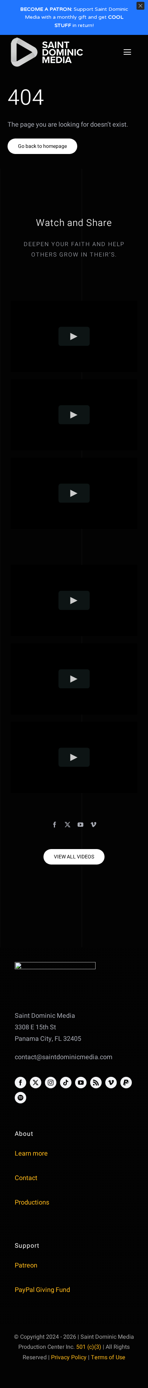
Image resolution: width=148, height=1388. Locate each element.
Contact (26, 1178)
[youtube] (80, 824)
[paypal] (126, 1082)
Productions (32, 1202)
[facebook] (54, 824)
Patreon (26, 1265)
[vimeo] (93, 824)
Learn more (31, 1153)
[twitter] (67, 824)
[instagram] (50, 1082)
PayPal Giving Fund (42, 1290)
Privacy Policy (69, 1357)
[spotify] (20, 1097)
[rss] (96, 1082)
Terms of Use (108, 1357)
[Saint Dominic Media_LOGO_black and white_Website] (47, 39)
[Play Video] (74, 336)
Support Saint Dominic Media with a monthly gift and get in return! (74, 17)
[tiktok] (65, 1082)
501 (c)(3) (88, 1347)
